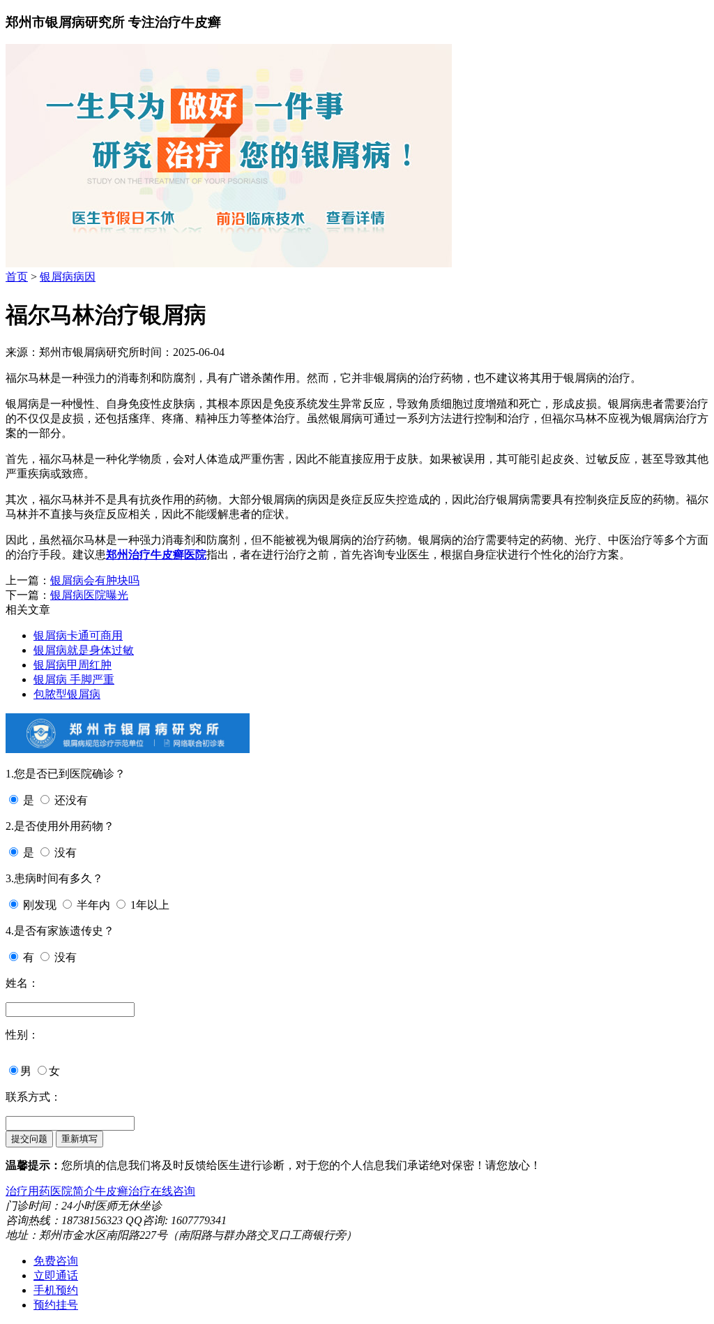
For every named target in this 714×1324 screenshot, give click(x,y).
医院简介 (72, 1191)
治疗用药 (28, 1191)
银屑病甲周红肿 (72, 665)
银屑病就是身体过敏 (83, 650)
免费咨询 (55, 1261)
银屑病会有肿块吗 (94, 580)
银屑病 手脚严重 (73, 679)
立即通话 (55, 1275)
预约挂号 (55, 1305)
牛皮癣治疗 (123, 1191)
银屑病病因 (68, 277)
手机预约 (55, 1290)
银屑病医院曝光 (89, 595)
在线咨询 (173, 1191)
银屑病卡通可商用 (78, 635)
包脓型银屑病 (66, 694)
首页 (17, 277)
